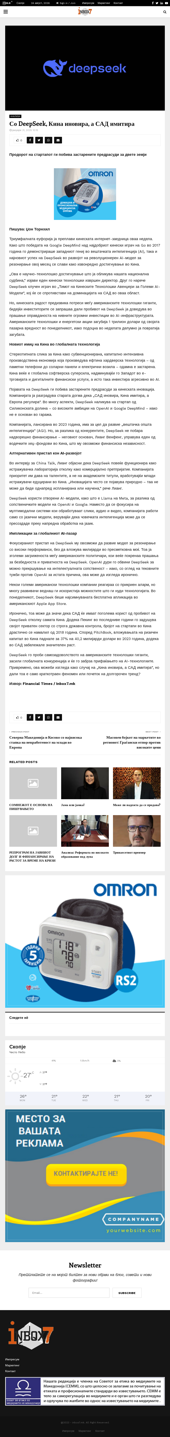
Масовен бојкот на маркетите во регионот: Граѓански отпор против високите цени (132, 742)
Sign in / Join (67, 3)
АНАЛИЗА (15, 116)
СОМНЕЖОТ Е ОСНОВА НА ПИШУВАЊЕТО (30, 807)
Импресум (88, 3)
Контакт (118, 3)
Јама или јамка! (72, 805)
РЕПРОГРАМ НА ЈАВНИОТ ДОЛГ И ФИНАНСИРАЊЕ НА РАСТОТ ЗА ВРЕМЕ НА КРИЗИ (32, 856)
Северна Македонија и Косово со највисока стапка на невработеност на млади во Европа (45, 742)
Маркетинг (104, 3)
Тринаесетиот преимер (129, 852)
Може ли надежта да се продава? (136, 805)
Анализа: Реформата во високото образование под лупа (85, 854)
